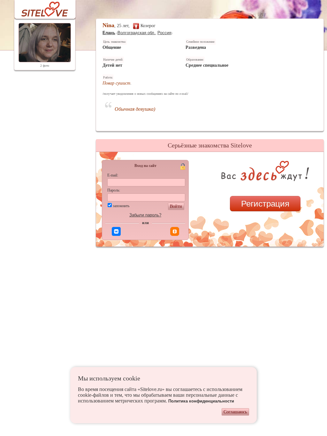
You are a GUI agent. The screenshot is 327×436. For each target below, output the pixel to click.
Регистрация (265, 203)
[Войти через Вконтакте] (116, 231)
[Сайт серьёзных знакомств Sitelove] (40, 7)
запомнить (121, 206)
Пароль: (113, 190)
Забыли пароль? (145, 215)
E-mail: (112, 175)
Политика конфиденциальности (201, 401)
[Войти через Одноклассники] (174, 231)
